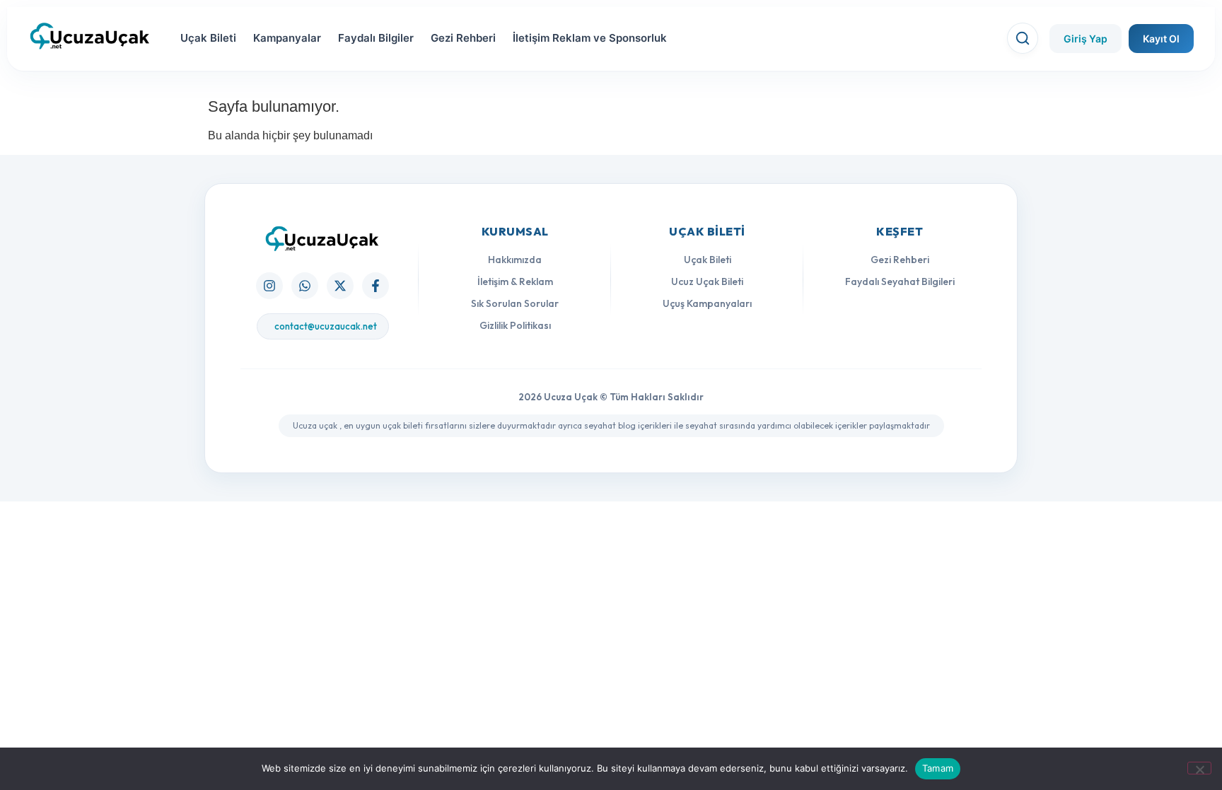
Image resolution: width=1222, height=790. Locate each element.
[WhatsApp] (304, 285)
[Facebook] (375, 285)
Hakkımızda (515, 259)
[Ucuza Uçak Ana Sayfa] (322, 238)
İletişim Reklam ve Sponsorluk (590, 38)
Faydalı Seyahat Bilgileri (900, 281)
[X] (340, 285)
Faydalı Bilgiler (376, 38)
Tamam (937, 768)
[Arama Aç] (1022, 38)
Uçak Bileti (208, 38)
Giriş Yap (1085, 39)
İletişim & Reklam (515, 281)
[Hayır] (1199, 768)
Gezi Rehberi (463, 38)
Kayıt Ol (1161, 39)
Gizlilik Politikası (515, 325)
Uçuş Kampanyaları (707, 303)
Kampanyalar (287, 38)
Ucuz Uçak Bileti (707, 281)
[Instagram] (269, 285)
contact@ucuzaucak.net (325, 326)
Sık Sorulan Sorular (515, 303)
